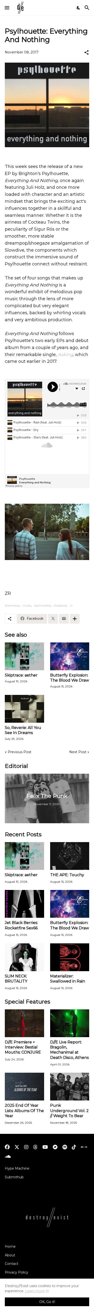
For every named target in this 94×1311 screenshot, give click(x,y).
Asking (65, 354)
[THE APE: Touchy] (69, 856)
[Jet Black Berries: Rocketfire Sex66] (24, 904)
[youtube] (45, 1147)
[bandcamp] (55, 1147)
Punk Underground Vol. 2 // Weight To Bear (69, 1110)
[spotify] (64, 1147)
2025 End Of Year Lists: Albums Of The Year (24, 1110)
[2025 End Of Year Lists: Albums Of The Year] (24, 1086)
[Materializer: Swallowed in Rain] (69, 957)
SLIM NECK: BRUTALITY (16, 978)
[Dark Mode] (78, 8)
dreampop (12, 605)
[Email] (64, 619)
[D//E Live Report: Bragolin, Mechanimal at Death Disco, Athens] (69, 1023)
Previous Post (19, 752)
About (10, 1255)
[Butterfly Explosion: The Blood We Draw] (69, 656)
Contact (11, 1263)
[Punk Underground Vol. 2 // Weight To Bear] (69, 1086)
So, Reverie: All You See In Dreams (23, 730)
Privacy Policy (16, 1272)
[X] (53, 619)
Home (10, 1246)
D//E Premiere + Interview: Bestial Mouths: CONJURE (23, 1047)
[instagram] (26, 1147)
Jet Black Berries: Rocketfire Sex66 (21, 925)
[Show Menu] (6, 8)
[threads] (35, 1147)
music (27, 605)
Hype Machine (17, 1168)
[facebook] (7, 1147)
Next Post (77, 752)
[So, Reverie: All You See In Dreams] (24, 709)
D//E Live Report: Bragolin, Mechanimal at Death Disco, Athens (69, 1050)
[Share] (86, 52)
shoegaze (60, 605)
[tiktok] (74, 1147)
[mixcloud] (84, 1147)
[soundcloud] (8, 1156)
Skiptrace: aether (21, 675)
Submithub (14, 1177)
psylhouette (42, 605)
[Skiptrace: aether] (24, 656)
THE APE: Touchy (67, 875)
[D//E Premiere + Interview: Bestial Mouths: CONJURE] (24, 1023)
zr (71, 605)
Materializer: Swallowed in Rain (67, 978)
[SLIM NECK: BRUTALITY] (24, 957)
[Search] (87, 8)
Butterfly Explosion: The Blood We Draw (69, 678)
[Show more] (75, 619)
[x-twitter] (16, 1147)
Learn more (35, 1291)
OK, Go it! (47, 1302)
